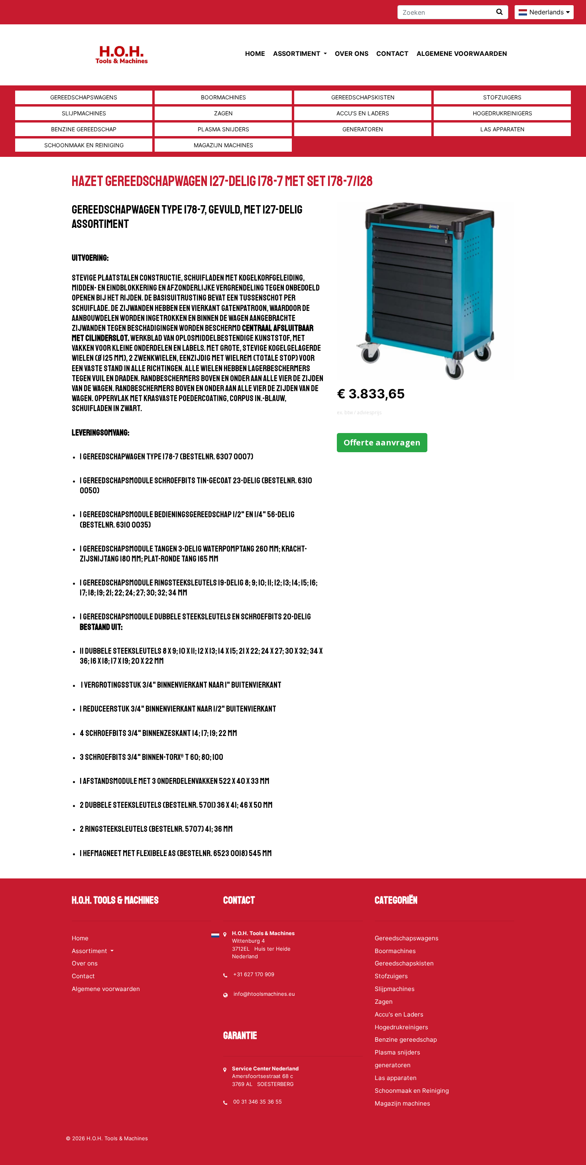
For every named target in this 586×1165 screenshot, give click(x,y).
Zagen (223, 113)
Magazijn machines (223, 145)
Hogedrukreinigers (502, 113)
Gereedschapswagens (83, 97)
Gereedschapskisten (363, 97)
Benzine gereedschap (83, 129)
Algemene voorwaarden (462, 53)
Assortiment (297, 53)
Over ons (351, 53)
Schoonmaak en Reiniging (84, 145)
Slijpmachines (84, 113)
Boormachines (223, 97)
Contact (392, 53)
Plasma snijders (223, 129)
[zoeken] (499, 12)
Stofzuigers (502, 97)
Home (255, 53)
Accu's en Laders (362, 113)
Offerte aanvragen (382, 442)
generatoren (362, 129)
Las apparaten (502, 129)
